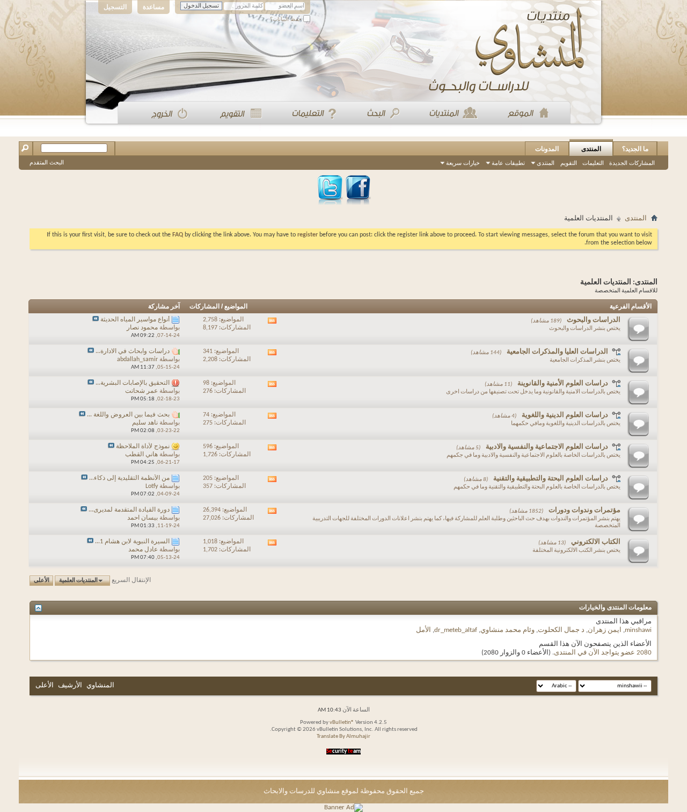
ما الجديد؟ (635, 149)
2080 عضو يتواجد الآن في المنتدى (603, 652)
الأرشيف (70, 685)
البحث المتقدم (47, 162)
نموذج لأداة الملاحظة (143, 446)
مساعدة (153, 7)
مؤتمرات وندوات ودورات (584, 510)
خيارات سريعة (463, 163)
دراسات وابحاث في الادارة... (133, 351)
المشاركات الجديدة (632, 163)
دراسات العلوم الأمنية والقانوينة (562, 383)
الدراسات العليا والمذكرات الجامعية (557, 351)
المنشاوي (100, 685)
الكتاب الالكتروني (595, 541)
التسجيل (115, 7)
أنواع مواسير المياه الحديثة (135, 320)
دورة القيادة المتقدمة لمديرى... (129, 510)
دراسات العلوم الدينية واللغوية (565, 415)
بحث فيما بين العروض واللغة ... (128, 415)
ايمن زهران (605, 630)
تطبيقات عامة (508, 163)
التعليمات (593, 163)
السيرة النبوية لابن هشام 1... (132, 541)
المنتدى (591, 149)
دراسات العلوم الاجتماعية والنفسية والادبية (547, 446)
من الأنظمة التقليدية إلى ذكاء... (129, 478)
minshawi (638, 630)
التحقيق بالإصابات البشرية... (133, 383)
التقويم (568, 163)
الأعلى (41, 581)
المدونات (547, 149)
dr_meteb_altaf (455, 630)
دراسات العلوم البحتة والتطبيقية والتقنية (550, 478)
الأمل (423, 630)
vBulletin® (342, 722)
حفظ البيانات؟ (286, 19)
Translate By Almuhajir (343, 736)
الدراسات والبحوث (593, 320)
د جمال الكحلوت (561, 630)
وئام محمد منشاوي (507, 630)
